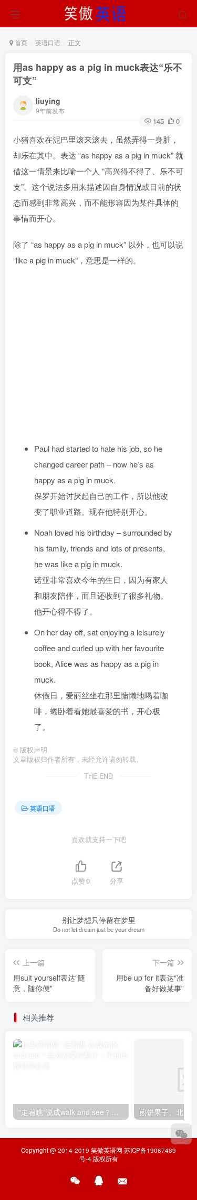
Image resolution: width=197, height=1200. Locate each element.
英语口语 (47, 42)
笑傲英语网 (106, 1150)
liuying (48, 100)
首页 (20, 42)
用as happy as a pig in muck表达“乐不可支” (97, 73)
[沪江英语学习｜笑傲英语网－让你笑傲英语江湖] (99, 12)
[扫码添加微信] (181, 1133)
